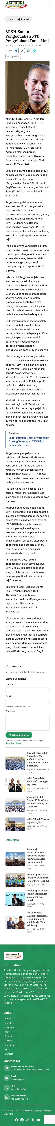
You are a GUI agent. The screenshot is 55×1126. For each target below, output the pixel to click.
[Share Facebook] (16, 50)
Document (9, 1045)
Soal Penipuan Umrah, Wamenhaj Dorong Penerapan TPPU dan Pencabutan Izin (29, 441)
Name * (9, 684)
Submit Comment (20, 735)
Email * (9, 696)
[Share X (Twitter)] (22, 50)
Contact (8, 1053)
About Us (9, 1023)
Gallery (8, 1040)
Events (8, 1036)
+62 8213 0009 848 (19, 1099)
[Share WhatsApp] (28, 50)
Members (9, 1027)
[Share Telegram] (34, 50)
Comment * (11, 711)
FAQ (6, 1049)
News (7, 1031)
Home (10, 19)
